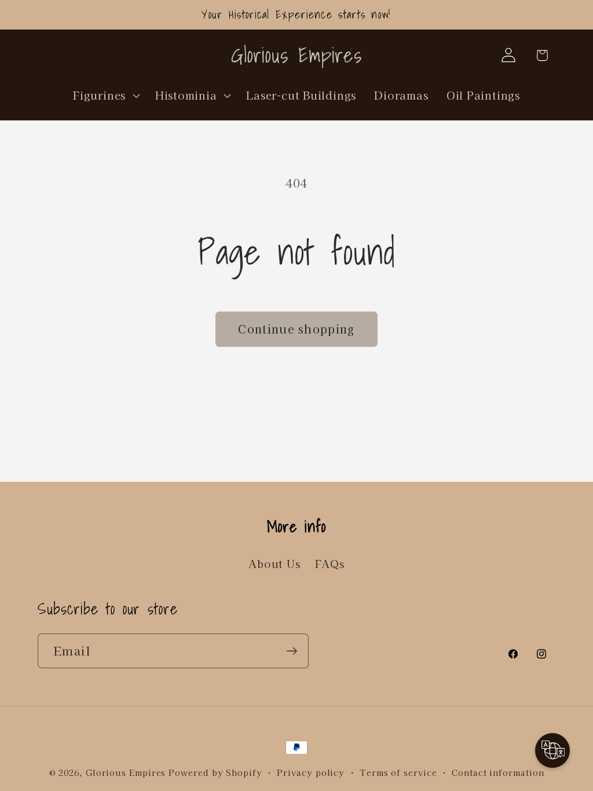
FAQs (330, 563)
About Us (274, 563)
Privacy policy (311, 772)
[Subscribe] (291, 651)
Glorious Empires (126, 772)
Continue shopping (296, 328)
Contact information (498, 772)
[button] (105, 95)
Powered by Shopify (215, 772)
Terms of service (398, 772)
